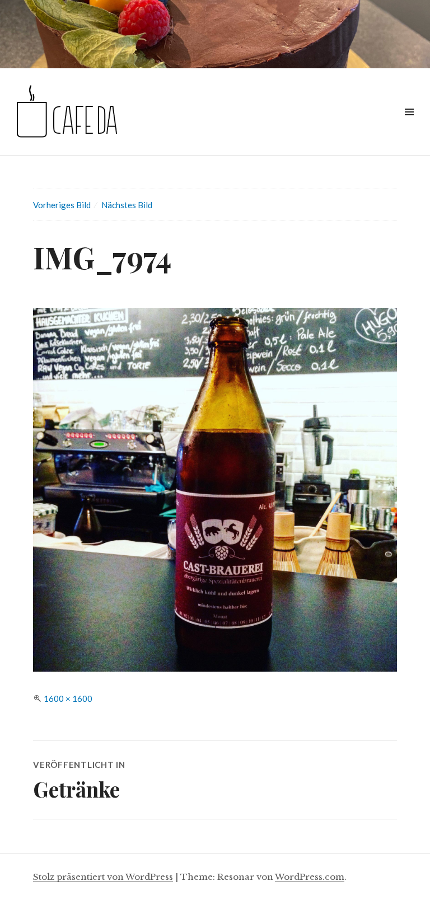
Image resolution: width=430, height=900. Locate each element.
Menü (409, 124)
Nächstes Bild (126, 205)
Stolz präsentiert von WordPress (103, 876)
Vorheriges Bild (62, 205)
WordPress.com (309, 876)
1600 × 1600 (68, 698)
